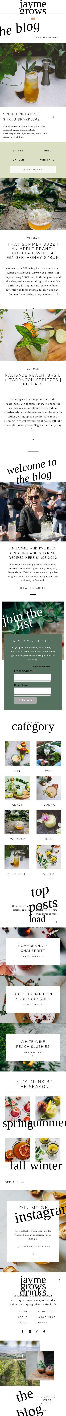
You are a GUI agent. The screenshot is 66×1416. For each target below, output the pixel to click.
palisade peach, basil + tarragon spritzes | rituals (33, 380)
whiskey (33, 238)
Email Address (24, 671)
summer (33, 369)
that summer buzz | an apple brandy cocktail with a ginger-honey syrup (33, 251)
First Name (21, 685)
